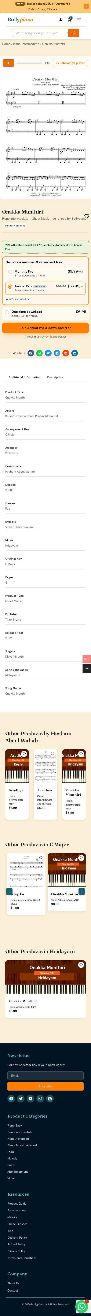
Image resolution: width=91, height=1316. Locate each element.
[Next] (82, 891)
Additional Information (24, 377)
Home (6, 44)
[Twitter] (21, 1098)
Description (55, 377)
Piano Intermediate (26, 44)
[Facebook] (11, 1098)
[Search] (73, 33)
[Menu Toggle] (79, 20)
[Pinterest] (50, 1098)
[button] (31, 353)
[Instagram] (40, 1098)
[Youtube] (30, 1098)
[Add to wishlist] (24, 754)
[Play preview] (8, 63)
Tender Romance (15, 225)
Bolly (20, 19)
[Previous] (9, 891)
